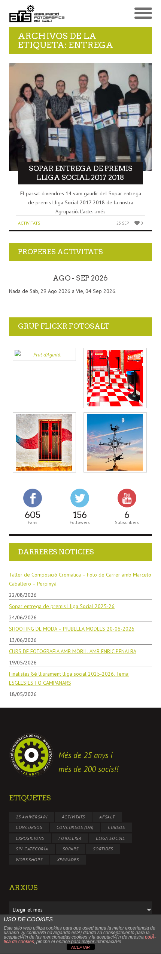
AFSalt (107, 817)
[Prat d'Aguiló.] (44, 354)
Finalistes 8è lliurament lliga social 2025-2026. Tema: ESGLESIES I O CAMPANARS (69, 678)
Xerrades (68, 859)
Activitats (29, 223)
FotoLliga (70, 838)
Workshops (29, 859)
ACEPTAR (80, 947)
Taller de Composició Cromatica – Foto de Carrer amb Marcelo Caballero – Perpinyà (80, 579)
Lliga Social (110, 838)
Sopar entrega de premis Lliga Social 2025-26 (62, 606)
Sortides (103, 848)
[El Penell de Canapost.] (115, 442)
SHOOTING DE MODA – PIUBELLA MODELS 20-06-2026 (71, 628)
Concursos (29, 827)
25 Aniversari (32, 817)
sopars (71, 848)
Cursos (116, 827)
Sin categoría (32, 848)
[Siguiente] (138, 278)
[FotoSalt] (44, 14)
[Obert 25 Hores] (115, 378)
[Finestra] (44, 442)
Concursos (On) (75, 827)
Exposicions (30, 838)
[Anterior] (23, 278)
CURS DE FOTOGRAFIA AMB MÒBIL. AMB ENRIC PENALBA (72, 651)
